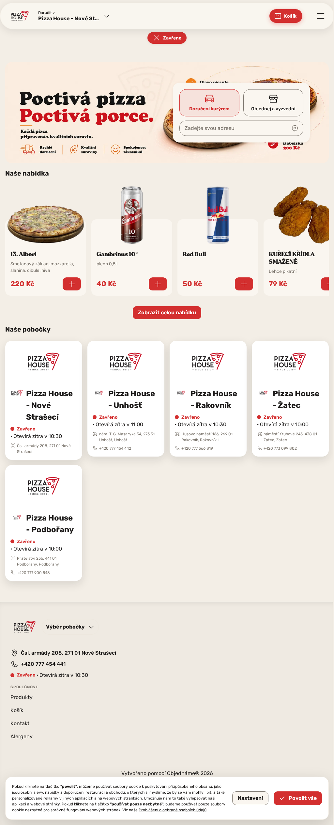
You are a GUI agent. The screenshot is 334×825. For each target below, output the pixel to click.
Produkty (21, 697)
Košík (16, 710)
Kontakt (19, 723)
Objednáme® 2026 (190, 773)
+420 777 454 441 (43, 664)
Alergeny (21, 736)
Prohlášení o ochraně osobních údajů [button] (172, 810)
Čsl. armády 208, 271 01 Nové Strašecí (68, 653)
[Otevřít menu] (320, 16)
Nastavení (250, 798)
